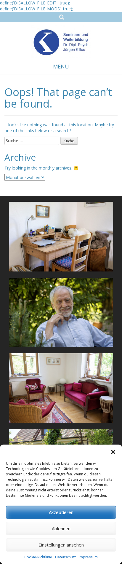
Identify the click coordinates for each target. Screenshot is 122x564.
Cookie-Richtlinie (38, 557)
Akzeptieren (61, 512)
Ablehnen (61, 528)
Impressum (88, 557)
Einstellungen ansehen (61, 545)
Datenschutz (65, 557)
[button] (113, 452)
